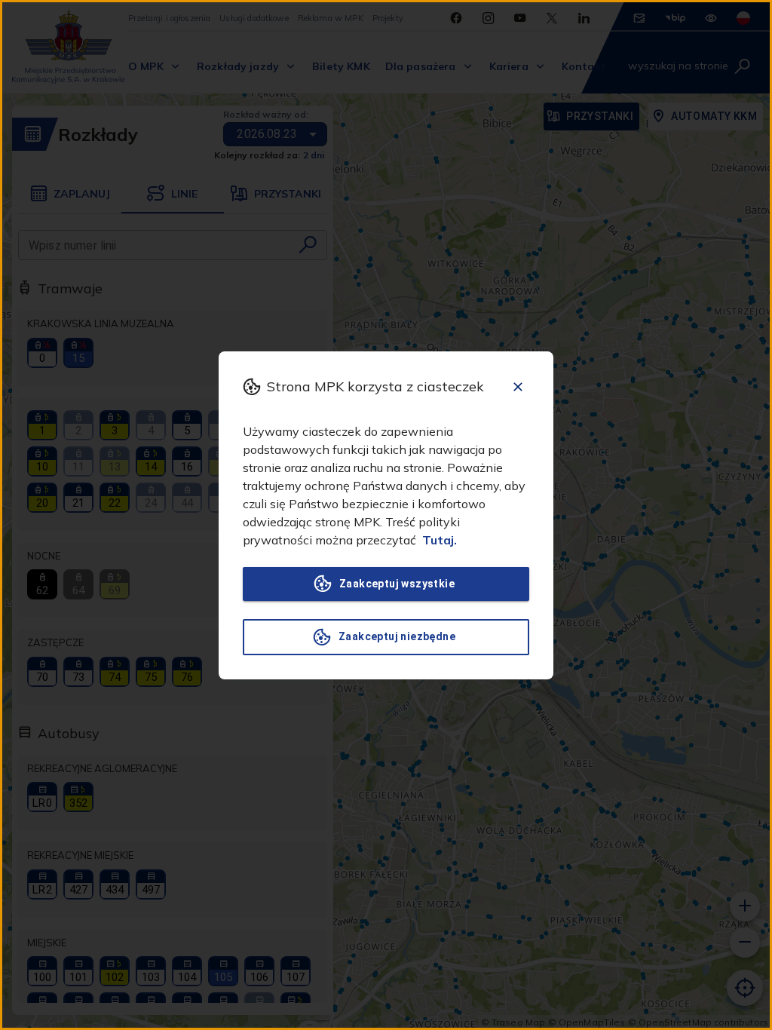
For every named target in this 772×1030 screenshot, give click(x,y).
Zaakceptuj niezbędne (397, 636)
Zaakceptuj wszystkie (397, 584)
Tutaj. (439, 539)
